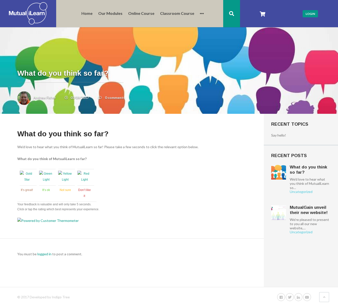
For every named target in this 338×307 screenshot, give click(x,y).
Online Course (141, 13)
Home (87, 13)
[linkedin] (298, 297)
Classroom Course (177, 13)
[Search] (231, 13)
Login (310, 14)
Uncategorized (301, 192)
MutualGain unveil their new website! (309, 210)
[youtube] (307, 297)
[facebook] (281, 297)
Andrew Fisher (44, 97)
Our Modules (110, 13)
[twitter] (290, 297)
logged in (44, 254)
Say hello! (278, 135)
